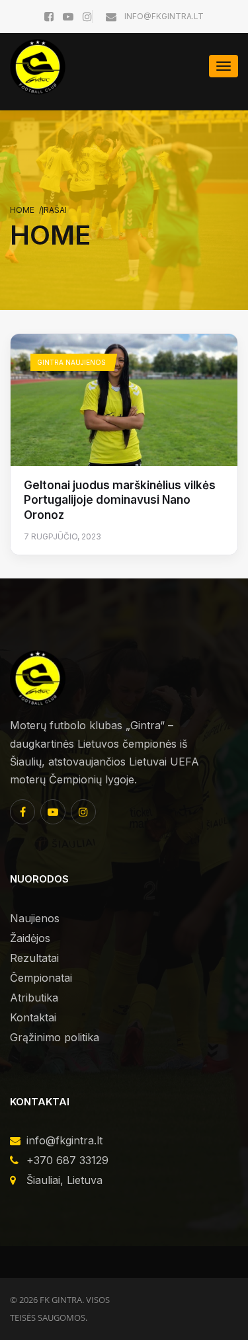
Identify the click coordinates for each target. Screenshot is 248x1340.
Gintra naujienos (71, 362)
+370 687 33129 (67, 1160)
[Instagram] (83, 811)
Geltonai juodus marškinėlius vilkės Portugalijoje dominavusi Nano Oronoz (120, 500)
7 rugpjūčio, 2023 (62, 536)
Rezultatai (34, 958)
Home (22, 210)
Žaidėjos (30, 938)
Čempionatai (41, 977)
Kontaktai (33, 1017)
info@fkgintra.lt (163, 16)
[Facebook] (22, 811)
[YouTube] (52, 811)
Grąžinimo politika (54, 1037)
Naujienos (35, 918)
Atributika (34, 997)
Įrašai (54, 210)
